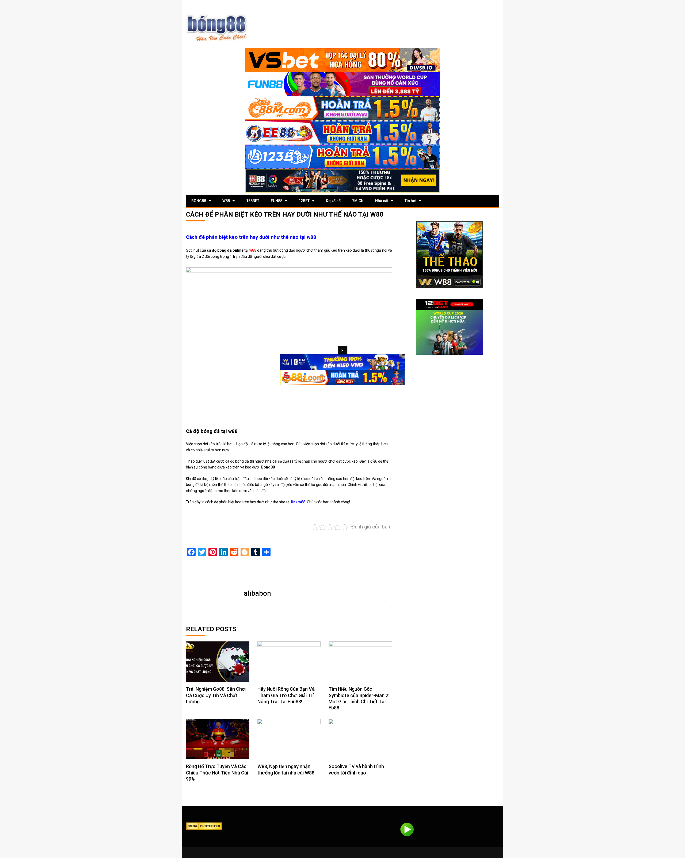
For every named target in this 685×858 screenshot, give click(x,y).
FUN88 (276, 201)
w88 (252, 250)
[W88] (449, 254)
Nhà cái (381, 201)
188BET (252, 201)
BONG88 (198, 201)
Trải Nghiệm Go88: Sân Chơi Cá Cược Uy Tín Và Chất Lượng (216, 695)
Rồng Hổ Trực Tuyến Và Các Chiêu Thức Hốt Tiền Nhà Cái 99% (217, 772)
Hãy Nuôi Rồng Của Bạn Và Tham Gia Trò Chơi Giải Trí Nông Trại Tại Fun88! (286, 695)
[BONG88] (217, 27)
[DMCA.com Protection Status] (204, 826)
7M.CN (358, 201)
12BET (304, 201)
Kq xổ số (333, 201)
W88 (226, 201)
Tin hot (410, 201)
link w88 (298, 502)
